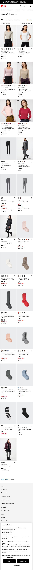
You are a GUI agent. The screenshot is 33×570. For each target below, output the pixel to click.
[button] (8, 36)
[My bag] (27, 6)
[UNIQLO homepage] (3, 6)
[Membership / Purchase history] (24, 6)
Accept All (9, 561)
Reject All (23, 561)
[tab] (7, 10)
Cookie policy (10, 557)
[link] (18, 2)
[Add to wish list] (14, 49)
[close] (1, 2)
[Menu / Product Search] (31, 6)
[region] (16, 546)
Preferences (16, 565)
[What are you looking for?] (20, 6)
